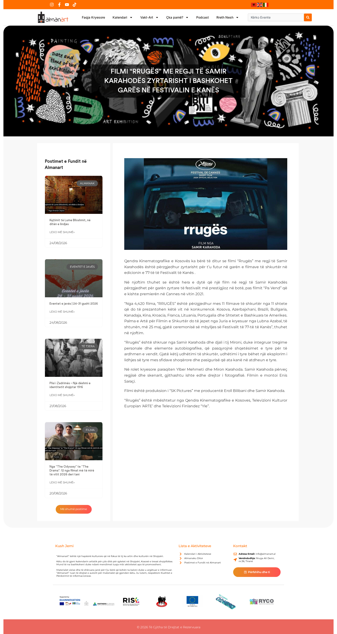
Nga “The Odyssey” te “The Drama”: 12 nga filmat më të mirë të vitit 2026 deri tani (72, 470)
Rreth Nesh (224, 17)
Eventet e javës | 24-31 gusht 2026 (74, 303)
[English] (260, 5)
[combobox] (276, 17)
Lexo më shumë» (62, 232)
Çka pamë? (174, 17)
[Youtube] (67, 5)
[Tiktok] (74, 5)
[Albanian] (254, 5)
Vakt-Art (146, 17)
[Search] (308, 17)
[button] (74, 509)
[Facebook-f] (59, 5)
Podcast (202, 17)
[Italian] (266, 5)
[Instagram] (52, 5)
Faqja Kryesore (93, 17)
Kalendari (120, 17)
